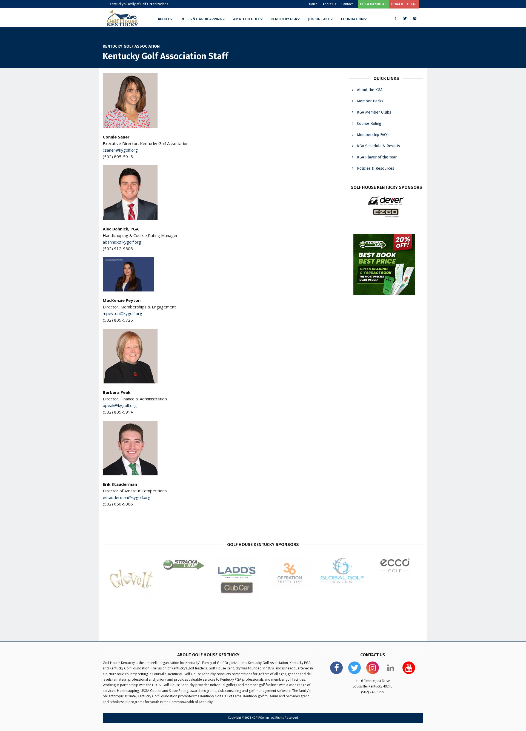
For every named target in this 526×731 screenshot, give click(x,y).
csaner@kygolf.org (120, 150)
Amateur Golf (246, 19)
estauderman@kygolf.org (126, 497)
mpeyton (111, 313)
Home (313, 4)
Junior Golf (319, 19)
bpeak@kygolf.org (120, 405)
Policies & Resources (375, 168)
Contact (347, 4)
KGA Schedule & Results (378, 146)
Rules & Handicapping (201, 19)
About (164, 19)
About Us (329, 4)
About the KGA (369, 90)
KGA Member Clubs (374, 112)
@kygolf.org (131, 313)
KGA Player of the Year (377, 157)
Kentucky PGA (284, 19)
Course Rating (369, 123)
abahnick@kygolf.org (122, 242)
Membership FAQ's (373, 134)
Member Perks (370, 101)
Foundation (352, 19)
